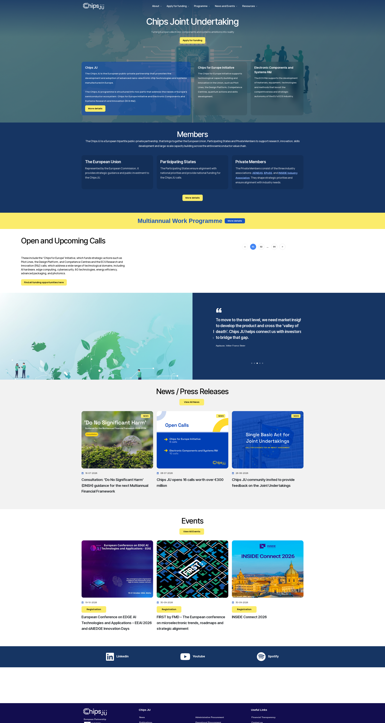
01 (253, 247)
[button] (251, 363)
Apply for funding (177, 6)
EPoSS (268, 173)
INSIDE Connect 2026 (249, 617)
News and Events (225, 6)
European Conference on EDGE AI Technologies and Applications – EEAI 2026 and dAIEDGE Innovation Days (117, 623)
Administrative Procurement (209, 717)
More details (95, 108)
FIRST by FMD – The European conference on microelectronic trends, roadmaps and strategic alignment (191, 623)
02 (261, 247)
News (142, 717)
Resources (248, 6)
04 (274, 247)
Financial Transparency (263, 717)
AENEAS (257, 173)
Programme (201, 6)
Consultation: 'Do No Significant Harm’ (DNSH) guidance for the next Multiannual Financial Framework (115, 485)
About (155, 6)
